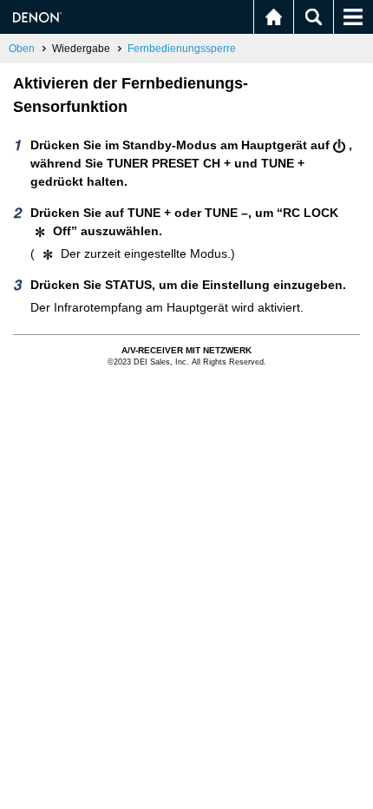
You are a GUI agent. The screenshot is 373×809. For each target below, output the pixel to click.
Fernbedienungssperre (182, 49)
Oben (22, 49)
